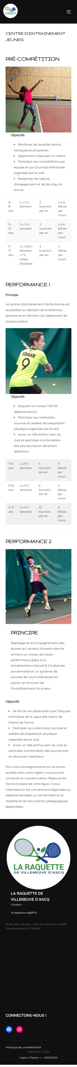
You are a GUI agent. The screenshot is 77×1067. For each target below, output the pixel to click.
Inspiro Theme (29, 1057)
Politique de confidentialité (23, 1047)
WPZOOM (51, 1057)
